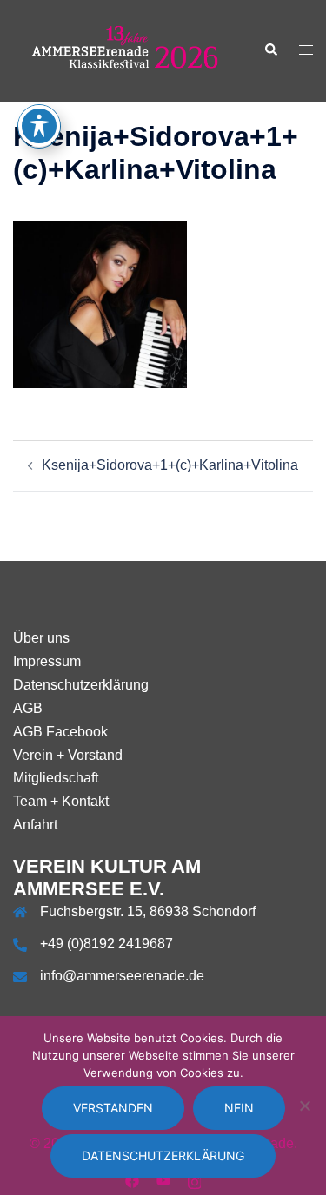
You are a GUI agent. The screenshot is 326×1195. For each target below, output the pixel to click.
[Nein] (304, 1105)
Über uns (41, 638)
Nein (239, 1107)
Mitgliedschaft (55, 777)
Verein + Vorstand (68, 755)
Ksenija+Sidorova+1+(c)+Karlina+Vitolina (170, 465)
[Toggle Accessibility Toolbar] (39, 126)
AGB (28, 708)
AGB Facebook (60, 731)
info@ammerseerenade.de (122, 975)
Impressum (47, 661)
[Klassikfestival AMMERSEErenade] (125, 50)
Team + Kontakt (61, 801)
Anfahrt (35, 824)
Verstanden (113, 1107)
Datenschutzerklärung (81, 684)
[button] (270, 50)
